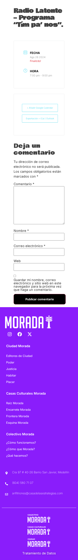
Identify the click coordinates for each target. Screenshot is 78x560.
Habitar (11, 375)
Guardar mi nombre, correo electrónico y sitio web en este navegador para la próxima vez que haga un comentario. (37, 284)
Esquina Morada (17, 422)
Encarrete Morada (18, 409)
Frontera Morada (17, 416)
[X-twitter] (29, 334)
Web (17, 261)
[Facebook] (19, 334)
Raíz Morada (14, 403)
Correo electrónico (29, 246)
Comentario (24, 184)
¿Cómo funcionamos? (21, 442)
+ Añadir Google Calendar (40, 107)
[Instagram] (9, 334)
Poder (10, 362)
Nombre (21, 230)
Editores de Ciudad (19, 356)
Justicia (11, 369)
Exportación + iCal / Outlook (40, 118)
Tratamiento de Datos (39, 553)
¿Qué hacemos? (17, 455)
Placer (10, 382)
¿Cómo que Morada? (20, 449)
